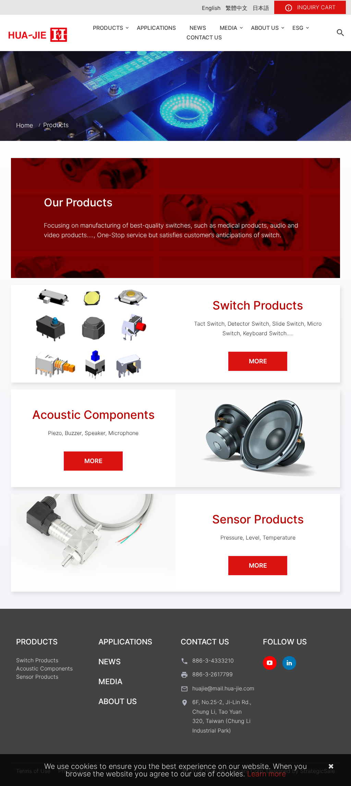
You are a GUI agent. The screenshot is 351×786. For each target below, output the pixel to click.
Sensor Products (37, 676)
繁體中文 (236, 7)
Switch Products (37, 660)
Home (24, 125)
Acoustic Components (44, 668)
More (258, 361)
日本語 (261, 7)
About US (265, 27)
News (198, 27)
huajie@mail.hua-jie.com (223, 688)
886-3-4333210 (213, 660)
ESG (297, 27)
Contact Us (204, 37)
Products (108, 27)
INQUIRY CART (315, 7)
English (211, 7)
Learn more (266, 773)
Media (228, 27)
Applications (156, 27)
